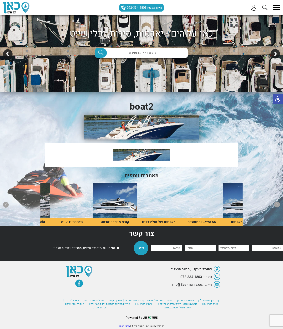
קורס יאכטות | (172, 300)
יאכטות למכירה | (72, 300)
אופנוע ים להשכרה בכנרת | (177, 307)
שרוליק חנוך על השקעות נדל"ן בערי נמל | (109, 304)
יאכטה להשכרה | (154, 300)
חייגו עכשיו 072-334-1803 (144, 7)
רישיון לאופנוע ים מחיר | (94, 300)
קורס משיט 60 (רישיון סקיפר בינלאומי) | (177, 304)
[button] (278, 99)
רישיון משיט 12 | (143, 304)
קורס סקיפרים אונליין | (208, 300)
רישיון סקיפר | (115, 300)
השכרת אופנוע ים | (74, 304)
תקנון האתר (124, 326)
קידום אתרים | (99, 307)
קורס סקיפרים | (187, 300)
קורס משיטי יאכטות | (133, 300)
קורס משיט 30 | (210, 304)
